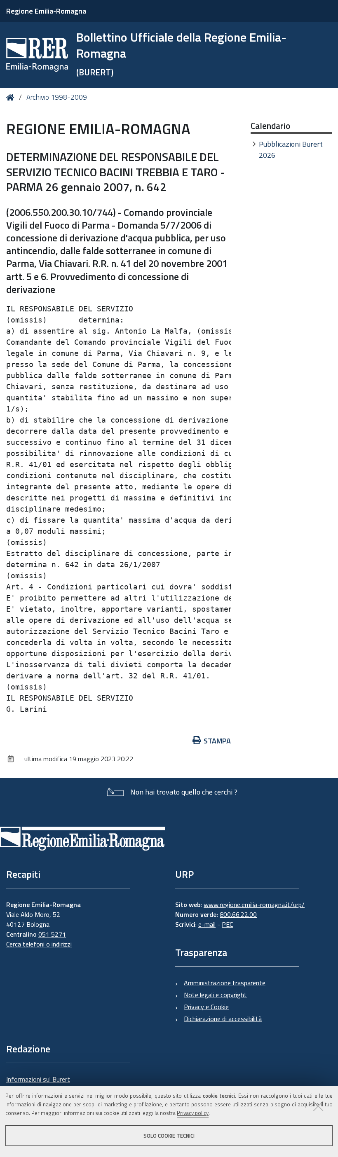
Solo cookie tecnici (169, 1135)
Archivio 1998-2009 (56, 97)
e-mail (207, 924)
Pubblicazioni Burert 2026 (291, 149)
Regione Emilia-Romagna (46, 10)
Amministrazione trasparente (224, 983)
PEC (227, 924)
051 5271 (52, 934)
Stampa (217, 740)
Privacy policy (193, 1113)
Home (11, 97)
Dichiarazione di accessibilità (223, 1019)
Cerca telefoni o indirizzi (39, 944)
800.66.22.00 (238, 914)
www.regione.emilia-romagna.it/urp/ (254, 904)
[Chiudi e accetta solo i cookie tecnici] (318, 1106)
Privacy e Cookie (206, 1007)
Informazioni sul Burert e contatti (38, 1084)
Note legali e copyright (215, 995)
